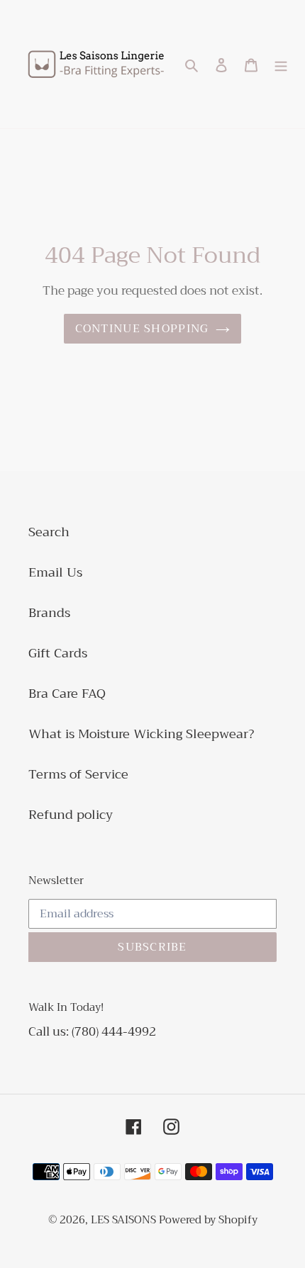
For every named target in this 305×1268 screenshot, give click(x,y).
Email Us (55, 572)
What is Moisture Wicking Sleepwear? (141, 734)
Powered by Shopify (208, 1220)
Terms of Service (78, 774)
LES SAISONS (125, 1220)
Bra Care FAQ (67, 693)
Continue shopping (142, 329)
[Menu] (281, 64)
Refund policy (70, 814)
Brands (49, 612)
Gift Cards (57, 653)
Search (49, 532)
